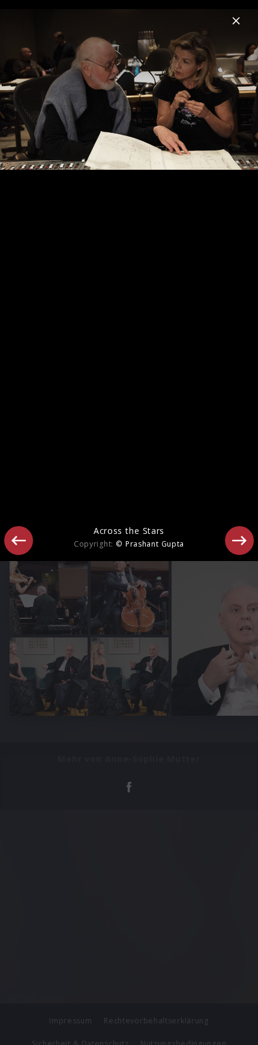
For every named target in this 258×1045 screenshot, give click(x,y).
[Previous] (18, 540)
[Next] (239, 540)
